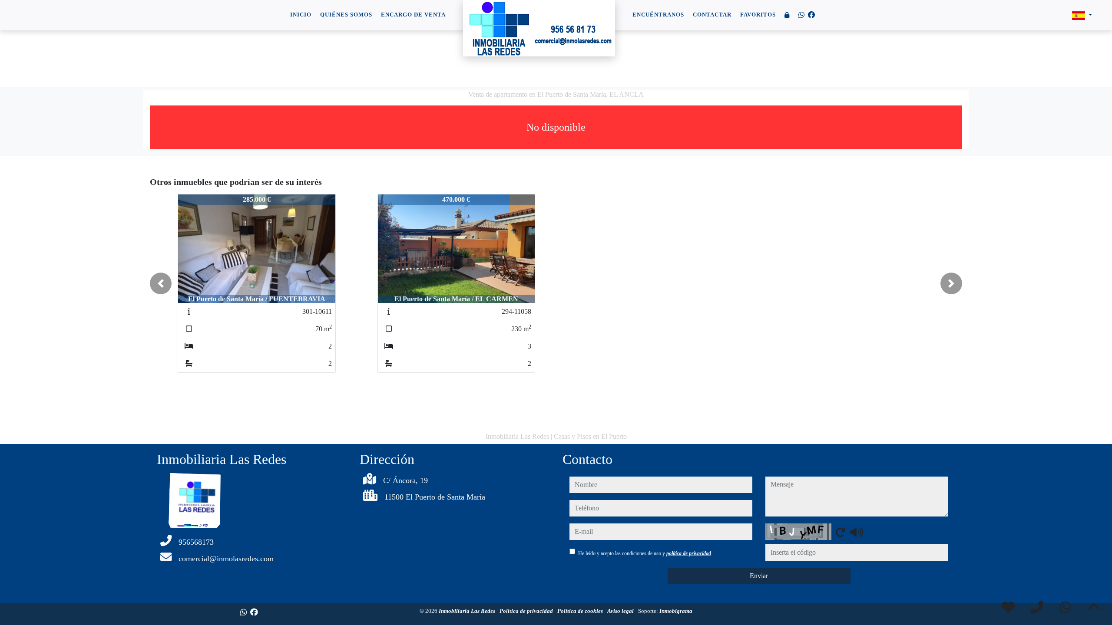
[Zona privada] (787, 15)
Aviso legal (621, 611)
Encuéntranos (658, 14)
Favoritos (758, 14)
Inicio (300, 14)
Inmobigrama (675, 611)
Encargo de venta (413, 14)
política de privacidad (688, 553)
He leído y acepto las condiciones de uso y (644, 553)
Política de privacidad (527, 611)
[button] (161, 283)
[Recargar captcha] (840, 532)
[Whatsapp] (801, 15)
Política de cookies (580, 611)
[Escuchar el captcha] (857, 532)
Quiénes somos (346, 14)
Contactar (712, 14)
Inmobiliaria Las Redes (467, 611)
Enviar (759, 575)
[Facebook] (811, 15)
